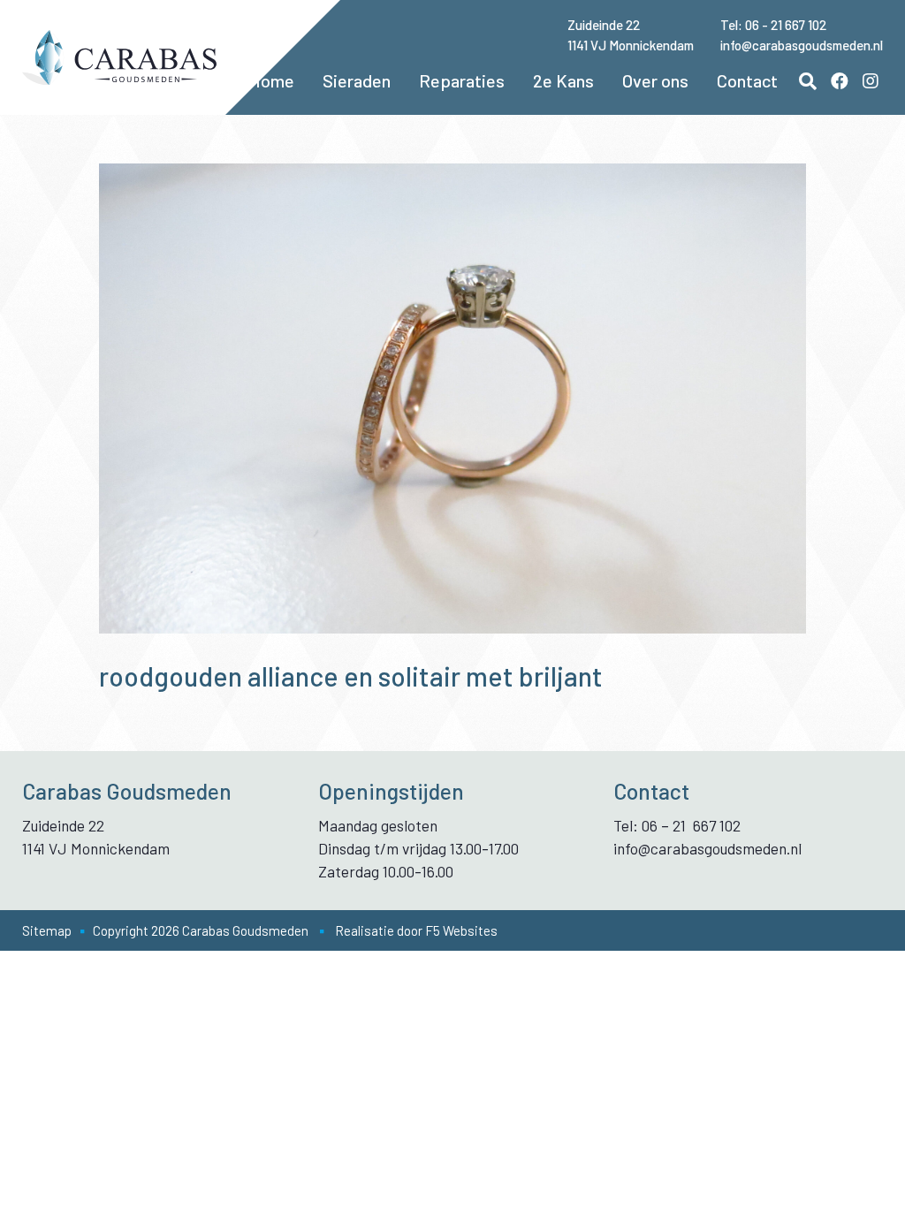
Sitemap (47, 930)
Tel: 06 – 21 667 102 (677, 825)
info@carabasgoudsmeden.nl (801, 45)
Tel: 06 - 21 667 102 (773, 25)
